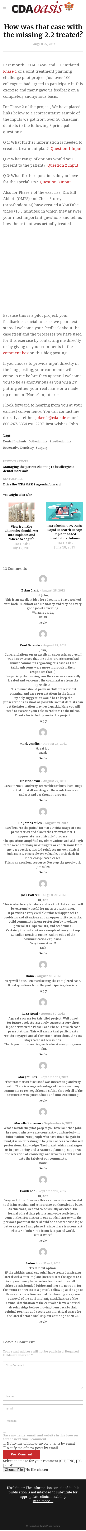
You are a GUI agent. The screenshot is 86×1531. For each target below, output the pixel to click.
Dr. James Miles (30, 823)
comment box (16, 353)
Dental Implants (15, 441)
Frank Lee (27, 1191)
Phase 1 (10, 71)
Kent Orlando (30, 645)
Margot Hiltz (27, 1077)
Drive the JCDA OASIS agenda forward (32, 484)
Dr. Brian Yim (30, 781)
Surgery (42, 447)
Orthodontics (38, 441)
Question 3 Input (55, 182)
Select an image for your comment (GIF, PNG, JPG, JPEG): (42, 1463)
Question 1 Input (66, 148)
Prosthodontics (61, 441)
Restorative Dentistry (18, 447)
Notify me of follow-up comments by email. (41, 1443)
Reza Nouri (30, 1014)
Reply (43, 622)
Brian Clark (30, 590)
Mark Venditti (30, 744)
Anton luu (33, 1263)
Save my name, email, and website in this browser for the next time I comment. (40, 1437)
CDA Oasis (20, 544)
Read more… (43, 1501)
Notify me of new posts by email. (33, 1448)
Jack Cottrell (30, 895)
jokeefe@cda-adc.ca (53, 417)
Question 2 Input (62, 165)
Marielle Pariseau (27, 1123)
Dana (30, 976)
